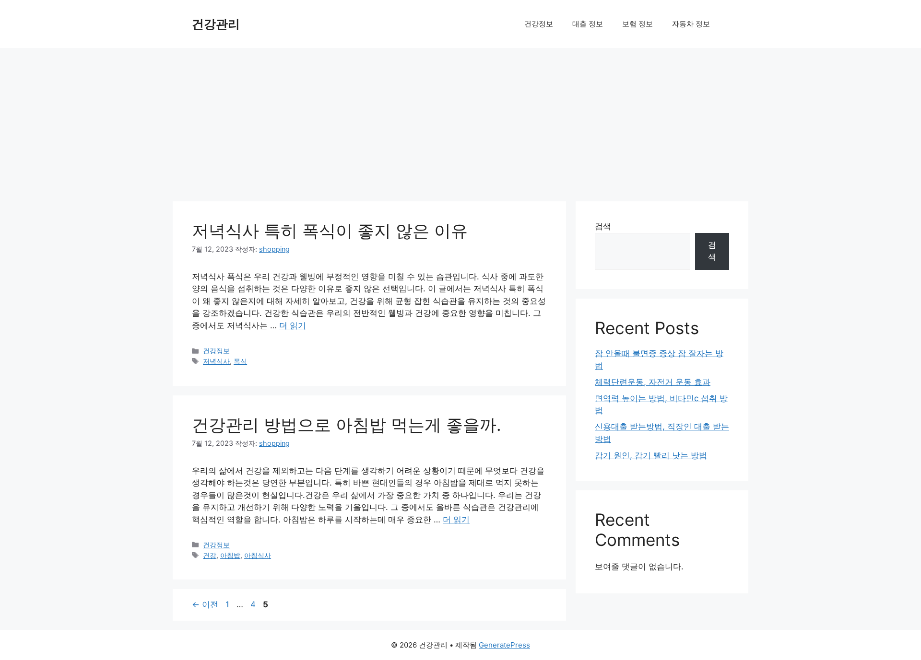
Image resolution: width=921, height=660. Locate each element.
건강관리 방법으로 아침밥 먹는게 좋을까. (346, 425)
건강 (209, 555)
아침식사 (257, 555)
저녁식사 (216, 361)
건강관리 (216, 24)
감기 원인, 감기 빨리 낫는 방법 (651, 455)
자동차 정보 (691, 23)
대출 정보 (587, 23)
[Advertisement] (460, 120)
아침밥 (230, 555)
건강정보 (538, 23)
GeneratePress (504, 644)
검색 (603, 226)
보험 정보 (637, 23)
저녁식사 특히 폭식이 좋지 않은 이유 (330, 230)
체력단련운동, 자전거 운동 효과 (652, 382)
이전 (205, 604)
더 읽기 (292, 325)
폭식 (240, 361)
